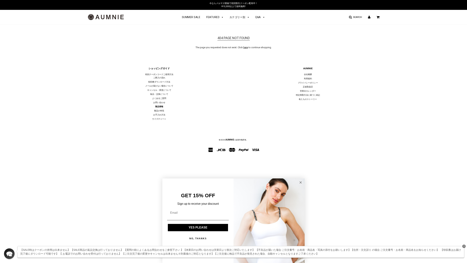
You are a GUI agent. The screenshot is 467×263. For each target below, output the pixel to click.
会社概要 (308, 74)
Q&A (258, 17)
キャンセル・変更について (159, 90)
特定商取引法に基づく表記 (308, 95)
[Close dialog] (300, 182)
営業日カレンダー (308, 91)
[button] (9, 253)
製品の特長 (159, 111)
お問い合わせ (159, 102)
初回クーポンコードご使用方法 (159, 74)
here (245, 47)
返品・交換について (159, 94)
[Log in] (369, 17)
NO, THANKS (198, 238)
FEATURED (213, 17)
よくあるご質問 (159, 98)
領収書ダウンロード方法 (159, 82)
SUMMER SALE (191, 17)
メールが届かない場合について (159, 86)
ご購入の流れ (159, 78)
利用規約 (308, 78)
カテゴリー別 (237, 17)
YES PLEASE (198, 227)
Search (357, 17)
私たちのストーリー (308, 99)
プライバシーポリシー (308, 83)
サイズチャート (159, 119)
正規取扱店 (308, 87)
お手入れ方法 (159, 115)
